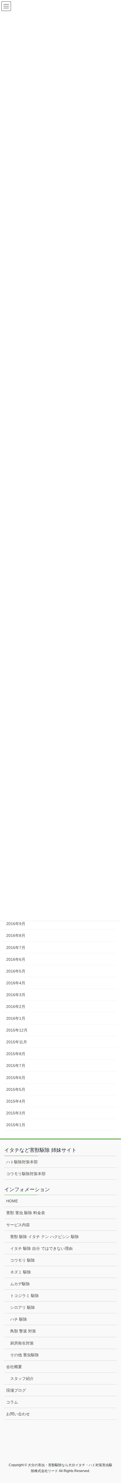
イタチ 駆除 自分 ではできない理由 (41, 1248)
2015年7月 (15, 1065)
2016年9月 (15, 923)
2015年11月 (16, 1042)
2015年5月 (15, 1089)
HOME (12, 1201)
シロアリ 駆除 (22, 1307)
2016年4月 (15, 983)
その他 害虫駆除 (24, 1355)
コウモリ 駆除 (22, 1260)
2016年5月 (15, 971)
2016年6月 (15, 959)
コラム (12, 1402)
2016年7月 (15, 947)
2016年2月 (15, 1006)
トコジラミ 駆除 (24, 1295)
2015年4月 (15, 1101)
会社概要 (14, 1366)
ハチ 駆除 (18, 1319)
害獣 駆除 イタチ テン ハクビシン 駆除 (44, 1236)
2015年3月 (15, 1113)
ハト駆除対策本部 (22, 1162)
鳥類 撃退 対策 (23, 1331)
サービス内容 (18, 1225)
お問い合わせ (18, 1414)
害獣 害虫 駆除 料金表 (25, 1213)
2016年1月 (15, 1018)
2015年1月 (15, 1125)
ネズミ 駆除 (20, 1272)
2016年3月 (15, 995)
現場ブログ (16, 1390)
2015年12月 (17, 1030)
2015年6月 (15, 1077)
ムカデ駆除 (20, 1284)
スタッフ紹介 (22, 1378)
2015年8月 (15, 1054)
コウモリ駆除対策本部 (26, 1173)
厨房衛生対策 (22, 1343)
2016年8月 (15, 935)
